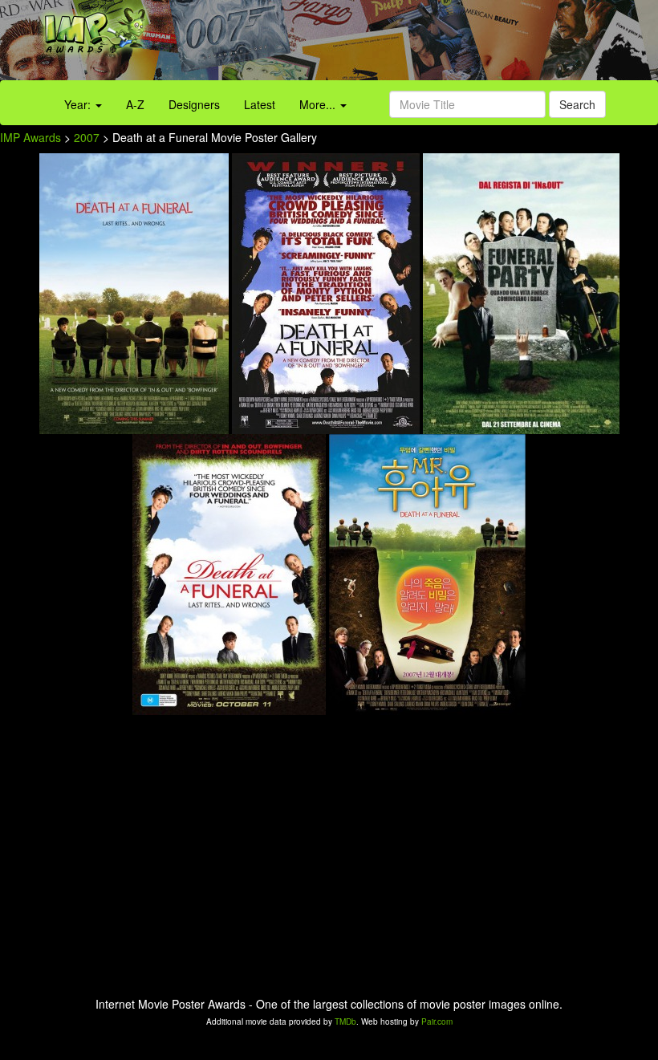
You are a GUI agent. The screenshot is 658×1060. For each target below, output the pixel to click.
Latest (259, 104)
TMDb (345, 1021)
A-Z (135, 104)
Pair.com (437, 1021)
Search (577, 104)
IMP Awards (30, 137)
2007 (87, 137)
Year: (79, 104)
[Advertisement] (411, 44)
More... (319, 104)
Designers (194, 104)
